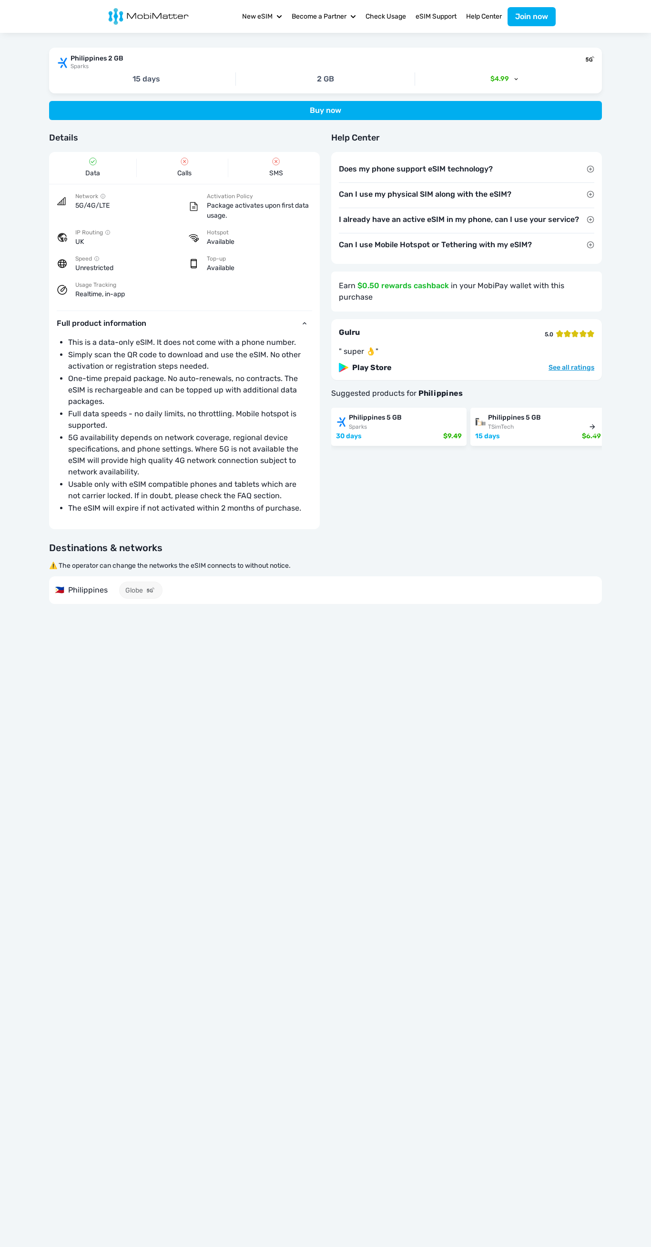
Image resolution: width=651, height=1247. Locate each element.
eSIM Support (436, 16)
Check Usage (386, 16)
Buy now (325, 110)
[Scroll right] (592, 426)
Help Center (484, 16)
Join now (531, 16)
